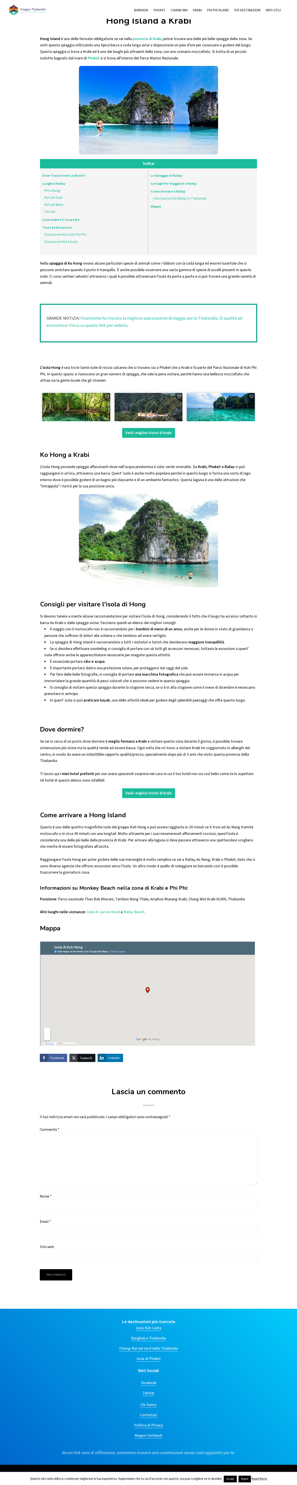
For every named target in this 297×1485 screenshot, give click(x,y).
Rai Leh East (53, 197)
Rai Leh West (53, 204)
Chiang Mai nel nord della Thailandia (148, 1348)
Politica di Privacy (148, 1425)
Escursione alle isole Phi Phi (65, 234)
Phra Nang (52, 190)
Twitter (148, 1393)
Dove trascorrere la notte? (63, 175)
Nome (46, 1196)
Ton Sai (49, 211)
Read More (259, 1479)
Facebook (148, 1383)
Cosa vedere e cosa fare (61, 219)
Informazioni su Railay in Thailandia (180, 198)
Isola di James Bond (103, 912)
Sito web (47, 1247)
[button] (286, 7)
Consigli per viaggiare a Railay (174, 183)
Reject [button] (244, 1479)
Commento (49, 1129)
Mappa (156, 206)
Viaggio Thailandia (27, 9)
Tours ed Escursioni (57, 227)
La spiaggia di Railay (166, 175)
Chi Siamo (148, 1405)
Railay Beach (133, 912)
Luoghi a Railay (53, 183)
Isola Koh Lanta (148, 1328)
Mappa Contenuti (148, 1435)
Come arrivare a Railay (168, 191)
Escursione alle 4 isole (60, 241)
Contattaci (148, 1415)
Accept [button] (230, 1479)
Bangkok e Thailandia (148, 1338)
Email (45, 1221)
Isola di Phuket (149, 1358)
